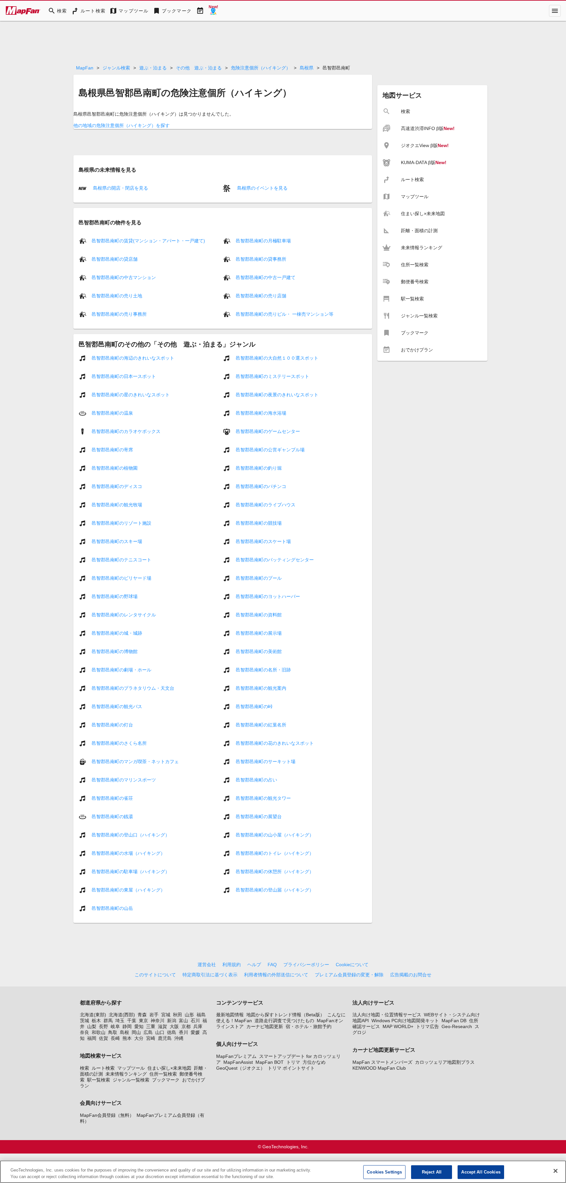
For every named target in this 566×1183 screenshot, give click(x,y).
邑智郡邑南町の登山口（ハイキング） (131, 834)
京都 (186, 1026)
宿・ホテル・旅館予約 (308, 1026)
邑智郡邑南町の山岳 (112, 908)
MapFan (84, 67)
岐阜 (115, 1026)
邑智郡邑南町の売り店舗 (261, 295)
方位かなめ (314, 1062)
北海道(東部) (93, 1014)
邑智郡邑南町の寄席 (112, 449)
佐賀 (103, 1038)
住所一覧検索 (163, 1074)
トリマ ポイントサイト (291, 1068)
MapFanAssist (238, 1062)
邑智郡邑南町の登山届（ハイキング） (275, 889)
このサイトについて (155, 974)
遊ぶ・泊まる (153, 67)
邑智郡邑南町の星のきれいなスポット (131, 394)
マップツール (131, 1068)
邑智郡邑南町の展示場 (259, 633)
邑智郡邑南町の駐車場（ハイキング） (131, 871)
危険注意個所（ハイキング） (261, 67)
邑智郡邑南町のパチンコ (261, 486)
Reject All (432, 1172)
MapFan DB (454, 1020)
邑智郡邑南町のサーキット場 (265, 761)
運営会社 (207, 964)
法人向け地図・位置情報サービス (386, 1014)
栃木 (96, 1020)
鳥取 (112, 1032)
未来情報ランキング (126, 1074)
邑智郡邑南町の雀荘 (112, 798)
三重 (150, 1026)
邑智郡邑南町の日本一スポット (124, 376)
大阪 (174, 1026)
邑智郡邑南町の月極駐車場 (263, 240)
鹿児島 (165, 1038)
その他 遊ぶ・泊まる (199, 67)
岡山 (136, 1032)
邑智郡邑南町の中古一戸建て (265, 277)
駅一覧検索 (98, 1079)
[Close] (555, 1171)
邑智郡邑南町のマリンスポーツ (124, 779)
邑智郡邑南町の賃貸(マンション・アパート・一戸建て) (148, 240)
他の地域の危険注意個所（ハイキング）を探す (121, 125)
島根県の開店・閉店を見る (120, 188)
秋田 (177, 1014)
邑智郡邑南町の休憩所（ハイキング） (275, 871)
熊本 (127, 1038)
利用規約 (231, 964)
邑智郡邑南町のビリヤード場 (121, 578)
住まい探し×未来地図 (169, 1068)
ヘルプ (254, 964)
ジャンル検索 (116, 67)
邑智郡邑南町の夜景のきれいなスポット (277, 394)
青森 (142, 1014)
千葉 (131, 1020)
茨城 (84, 1020)
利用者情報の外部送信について (276, 974)
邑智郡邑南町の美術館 (259, 651)
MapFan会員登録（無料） (107, 1115)
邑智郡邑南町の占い (256, 779)
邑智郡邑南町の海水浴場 (261, 413)
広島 (148, 1032)
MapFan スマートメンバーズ (382, 1062)
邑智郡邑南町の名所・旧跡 (263, 669)
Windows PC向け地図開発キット (405, 1020)
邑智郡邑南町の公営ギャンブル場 (270, 449)
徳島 (171, 1032)
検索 (84, 1068)
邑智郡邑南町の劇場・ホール (121, 669)
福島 (201, 1014)
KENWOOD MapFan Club (379, 1068)
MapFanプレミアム (236, 1056)
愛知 (138, 1026)
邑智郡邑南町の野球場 (115, 596)
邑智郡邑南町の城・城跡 (117, 633)
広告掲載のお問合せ (410, 974)
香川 (183, 1032)
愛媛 (195, 1032)
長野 (103, 1026)
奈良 (84, 1032)
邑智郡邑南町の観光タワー (263, 798)
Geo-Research (457, 1026)
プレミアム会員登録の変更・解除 (349, 974)
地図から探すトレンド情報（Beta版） (285, 1014)
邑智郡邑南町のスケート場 (263, 541)
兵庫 (197, 1026)
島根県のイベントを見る (262, 188)
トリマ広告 (427, 1026)
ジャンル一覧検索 (131, 1079)
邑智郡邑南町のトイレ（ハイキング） (275, 853)
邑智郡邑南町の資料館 (259, 614)
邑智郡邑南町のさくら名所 (119, 743)
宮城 (165, 1014)
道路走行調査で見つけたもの (284, 1020)
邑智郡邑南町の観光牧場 (117, 504)
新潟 (171, 1020)
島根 (124, 1032)
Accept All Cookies (480, 1172)
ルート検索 (103, 1068)
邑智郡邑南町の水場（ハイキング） (128, 853)
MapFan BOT (269, 1062)
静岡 (127, 1026)
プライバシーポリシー (306, 964)
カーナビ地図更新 (264, 1026)
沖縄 (178, 1038)
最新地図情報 (230, 1014)
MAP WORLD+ (398, 1026)
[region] (283, 1171)
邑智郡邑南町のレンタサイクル (124, 614)
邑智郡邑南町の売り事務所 (119, 314)
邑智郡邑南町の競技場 (259, 523)
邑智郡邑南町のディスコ (117, 486)
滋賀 (162, 1026)
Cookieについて (352, 964)
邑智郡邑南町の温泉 (112, 413)
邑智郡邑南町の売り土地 (117, 295)
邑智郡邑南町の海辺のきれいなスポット (133, 358)
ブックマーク (165, 1079)
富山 (183, 1020)
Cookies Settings (384, 1172)
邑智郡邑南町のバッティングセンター (275, 559)
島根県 (306, 67)
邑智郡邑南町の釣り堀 (259, 468)
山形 (189, 1014)
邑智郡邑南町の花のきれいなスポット (275, 743)
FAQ (272, 964)
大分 (138, 1038)
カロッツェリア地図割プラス (445, 1062)
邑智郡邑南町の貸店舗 (115, 259)
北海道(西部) (122, 1014)
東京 (143, 1020)
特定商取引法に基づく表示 (209, 974)
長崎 (115, 1038)
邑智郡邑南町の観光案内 (261, 688)
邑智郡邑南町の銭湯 (112, 816)
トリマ (293, 1062)
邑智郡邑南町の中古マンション (124, 277)
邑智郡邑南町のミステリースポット (272, 376)
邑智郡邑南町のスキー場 (117, 541)
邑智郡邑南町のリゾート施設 (121, 523)
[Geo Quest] (213, 10)
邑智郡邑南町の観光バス (117, 706)
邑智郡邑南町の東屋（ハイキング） (128, 889)
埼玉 (119, 1020)
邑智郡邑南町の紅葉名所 (261, 724)
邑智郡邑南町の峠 (254, 706)
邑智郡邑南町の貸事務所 (261, 259)
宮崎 (150, 1038)
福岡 (91, 1038)
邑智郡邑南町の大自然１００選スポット (277, 358)
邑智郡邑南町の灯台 (112, 724)
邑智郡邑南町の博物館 (115, 651)
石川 (195, 1020)
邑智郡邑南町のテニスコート (121, 559)
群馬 (108, 1020)
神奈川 (157, 1020)
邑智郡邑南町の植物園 (115, 468)
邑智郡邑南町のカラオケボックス (126, 431)
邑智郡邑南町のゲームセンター (268, 431)
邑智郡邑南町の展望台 (259, 816)
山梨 (91, 1026)
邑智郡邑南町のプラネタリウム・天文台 (133, 688)
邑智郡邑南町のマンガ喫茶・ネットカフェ (135, 761)
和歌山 (98, 1032)
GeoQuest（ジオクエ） (240, 1068)
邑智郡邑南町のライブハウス (265, 504)
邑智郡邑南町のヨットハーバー (268, 596)
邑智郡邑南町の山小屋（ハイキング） (275, 834)
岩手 (154, 1014)
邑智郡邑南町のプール (259, 578)
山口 (159, 1032)
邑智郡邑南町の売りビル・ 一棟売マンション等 (284, 314)
